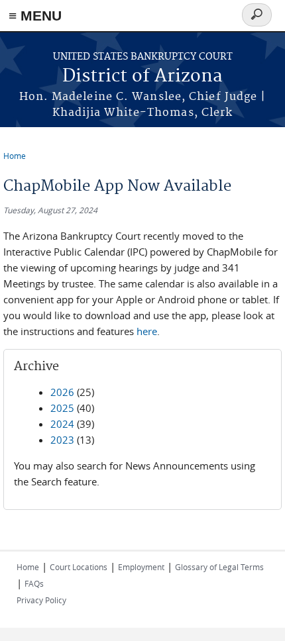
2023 (62, 439)
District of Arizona (142, 76)
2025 (62, 408)
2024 (62, 423)
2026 (62, 392)
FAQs (34, 583)
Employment (141, 567)
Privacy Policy (41, 600)
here (147, 331)
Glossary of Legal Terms (219, 567)
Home (14, 155)
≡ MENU (35, 15)
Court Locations (78, 567)
